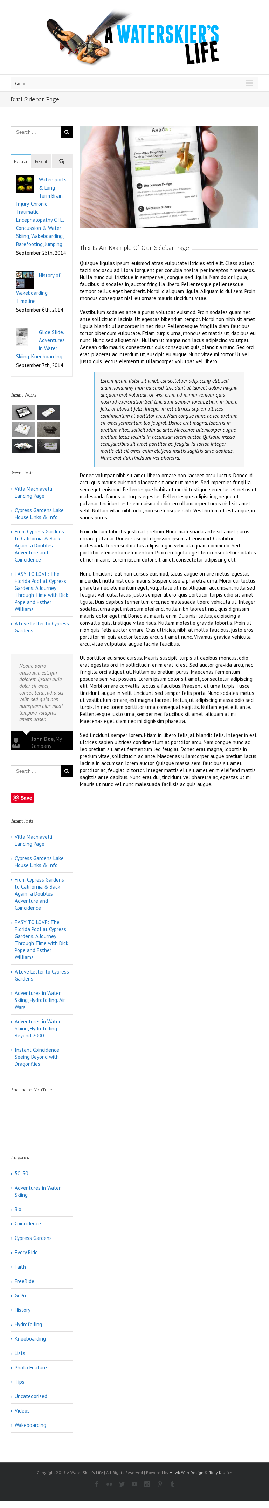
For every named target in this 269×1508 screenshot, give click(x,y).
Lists (20, 1353)
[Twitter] (122, 1484)
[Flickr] (109, 1484)
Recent (41, 161)
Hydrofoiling (28, 1324)
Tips (20, 1382)
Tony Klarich (220, 1472)
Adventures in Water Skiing (38, 1191)
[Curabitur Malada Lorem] (23, 446)
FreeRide (24, 1281)
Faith (20, 1266)
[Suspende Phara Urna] (48, 446)
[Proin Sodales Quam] (23, 429)
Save (26, 797)
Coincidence (28, 1223)
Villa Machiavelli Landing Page (33, 492)
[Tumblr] (172, 1484)
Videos (22, 1410)
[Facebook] (96, 1484)
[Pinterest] (160, 1484)
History (22, 1310)
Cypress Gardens (33, 1238)
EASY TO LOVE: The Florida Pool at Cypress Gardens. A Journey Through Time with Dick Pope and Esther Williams (41, 591)
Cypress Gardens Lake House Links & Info (39, 513)
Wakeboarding (30, 1425)
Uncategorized (31, 1396)
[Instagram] (147, 1484)
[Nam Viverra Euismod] (48, 429)
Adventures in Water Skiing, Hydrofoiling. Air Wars (40, 1000)
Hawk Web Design (187, 1472)
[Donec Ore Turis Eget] (23, 412)
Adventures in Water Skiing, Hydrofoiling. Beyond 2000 (38, 1028)
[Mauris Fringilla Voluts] (48, 412)
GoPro (21, 1295)
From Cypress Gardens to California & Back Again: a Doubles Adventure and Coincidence (39, 545)
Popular (21, 161)
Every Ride (26, 1252)
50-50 (21, 1173)
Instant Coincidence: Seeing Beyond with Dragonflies (38, 1057)
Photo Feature (31, 1367)
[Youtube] (134, 1484)
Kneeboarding (30, 1338)
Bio (18, 1209)
